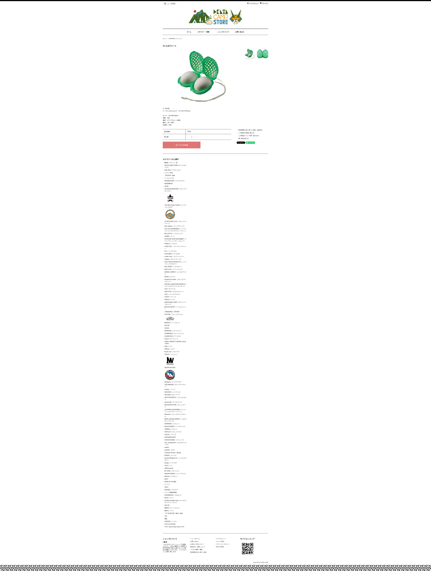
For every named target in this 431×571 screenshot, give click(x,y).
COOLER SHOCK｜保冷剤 (173, 453)
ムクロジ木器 (169, 173)
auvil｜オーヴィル (170, 289)
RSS (217, 547)
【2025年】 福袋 (170, 175)
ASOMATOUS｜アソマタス (173, 336)
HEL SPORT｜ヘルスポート (173, 266)
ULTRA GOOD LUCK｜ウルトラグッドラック (176, 222)
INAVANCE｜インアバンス (173, 392)
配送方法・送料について (197, 547)
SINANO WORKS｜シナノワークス (175, 473)
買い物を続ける (243, 138)
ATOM (222, 547)
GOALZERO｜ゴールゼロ (172, 254)
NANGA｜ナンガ (170, 299)
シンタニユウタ (169, 178)
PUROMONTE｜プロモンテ (173, 495)
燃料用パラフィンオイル (172, 508)
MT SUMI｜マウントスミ (172, 471)
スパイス (167, 484)
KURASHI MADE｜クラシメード (174, 440)
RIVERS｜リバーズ (170, 455)
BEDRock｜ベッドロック (172, 322)
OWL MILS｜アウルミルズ (172, 170)
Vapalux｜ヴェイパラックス (173, 259)
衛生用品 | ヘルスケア (171, 490)
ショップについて (223, 32)
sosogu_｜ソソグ (170, 389)
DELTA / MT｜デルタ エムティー (174, 291)
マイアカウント (254, 3)
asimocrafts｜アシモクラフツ (173, 402)
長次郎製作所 (169, 183)
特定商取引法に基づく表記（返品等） (250, 130)
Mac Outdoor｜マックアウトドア (175, 226)
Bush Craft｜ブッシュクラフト (174, 269)
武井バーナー (169, 346)
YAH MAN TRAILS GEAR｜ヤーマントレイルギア (176, 206)
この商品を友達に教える (246, 133)
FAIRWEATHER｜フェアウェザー (175, 181)
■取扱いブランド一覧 (171, 162)
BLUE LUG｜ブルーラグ (172, 351)
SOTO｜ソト (168, 465)
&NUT (166, 479)
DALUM (167, 325)
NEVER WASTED (170, 367)
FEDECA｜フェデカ (171, 243)
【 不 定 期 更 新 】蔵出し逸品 (174, 513)
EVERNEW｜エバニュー (175, 38)
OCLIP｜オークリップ (171, 339)
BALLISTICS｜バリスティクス (174, 233)
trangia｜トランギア (171, 463)
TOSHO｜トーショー (171, 354)
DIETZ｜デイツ (169, 498)
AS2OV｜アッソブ (170, 297)
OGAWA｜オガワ (170, 450)
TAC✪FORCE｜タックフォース (174, 333)
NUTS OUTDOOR (170, 524)
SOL (166, 516)
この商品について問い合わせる (248, 135)
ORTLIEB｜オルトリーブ (172, 395)
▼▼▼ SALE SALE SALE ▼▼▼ (174, 527)
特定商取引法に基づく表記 (198, 552)
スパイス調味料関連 (171, 492)
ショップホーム (195, 539)
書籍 (166, 519)
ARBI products (169, 468)
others (166, 487)
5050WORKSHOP (170, 437)
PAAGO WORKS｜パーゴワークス (175, 426)
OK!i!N (166, 186)
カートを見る (220, 541)
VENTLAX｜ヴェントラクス (173, 432)
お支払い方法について (197, 544)
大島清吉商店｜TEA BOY (172, 311)
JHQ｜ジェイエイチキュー (173, 294)
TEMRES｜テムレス (171, 429)
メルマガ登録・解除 (196, 549)
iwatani (167, 447)
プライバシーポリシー (223, 544)
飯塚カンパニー (169, 510)
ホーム (189, 32)
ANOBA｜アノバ (170, 236)
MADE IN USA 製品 (170, 481)
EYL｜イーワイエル (171, 251)
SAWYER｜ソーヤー (171, 521)
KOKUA (167, 328)
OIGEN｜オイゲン (170, 277)
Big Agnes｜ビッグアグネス (173, 382)
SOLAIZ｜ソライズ (170, 434)
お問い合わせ (239, 32)
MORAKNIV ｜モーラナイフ (173, 331)
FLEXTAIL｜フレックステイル (174, 314)
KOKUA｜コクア (170, 349)
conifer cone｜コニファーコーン (174, 256)
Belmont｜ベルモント (171, 476)
